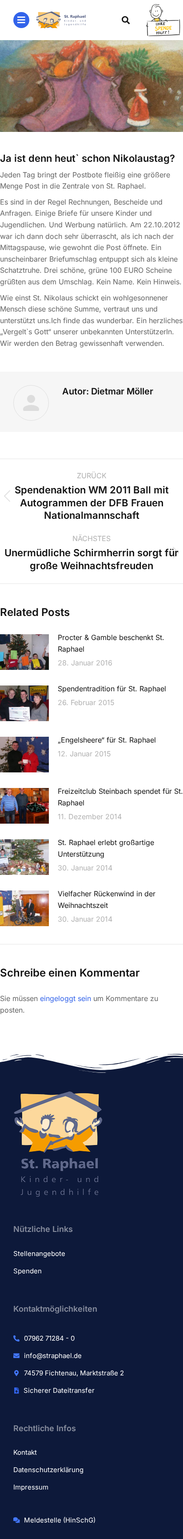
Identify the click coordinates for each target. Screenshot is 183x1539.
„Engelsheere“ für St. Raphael (107, 739)
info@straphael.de (53, 1355)
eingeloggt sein (65, 998)
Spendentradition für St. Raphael (112, 688)
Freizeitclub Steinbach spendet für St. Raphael (120, 797)
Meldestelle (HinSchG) (59, 1520)
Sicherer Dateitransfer (59, 1390)
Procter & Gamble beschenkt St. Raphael (111, 643)
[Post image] (24, 652)
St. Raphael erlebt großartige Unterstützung (106, 848)
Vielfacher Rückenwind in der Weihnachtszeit (106, 899)
